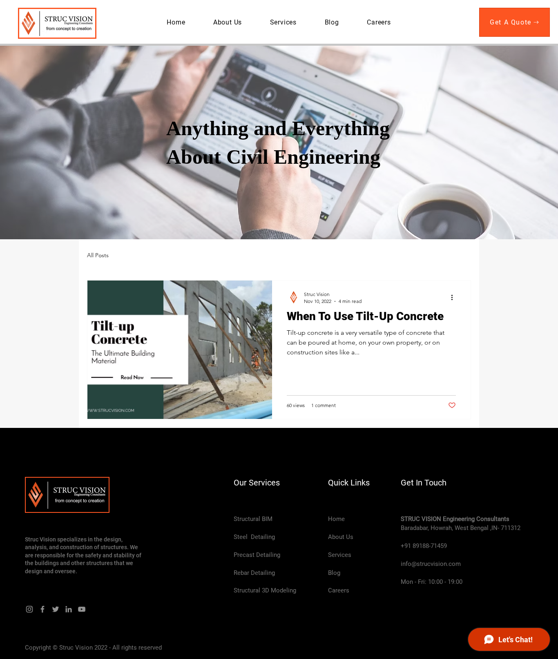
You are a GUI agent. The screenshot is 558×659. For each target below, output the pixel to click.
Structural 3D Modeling (265, 590)
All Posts (98, 255)
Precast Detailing (257, 555)
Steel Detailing (254, 537)
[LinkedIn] (68, 609)
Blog (334, 573)
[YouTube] (81, 609)
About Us (340, 537)
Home (336, 519)
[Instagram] (29, 609)
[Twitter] (55, 609)
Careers (338, 590)
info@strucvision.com (431, 564)
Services (339, 555)
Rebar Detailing (254, 573)
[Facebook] (42, 609)
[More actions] (455, 297)
